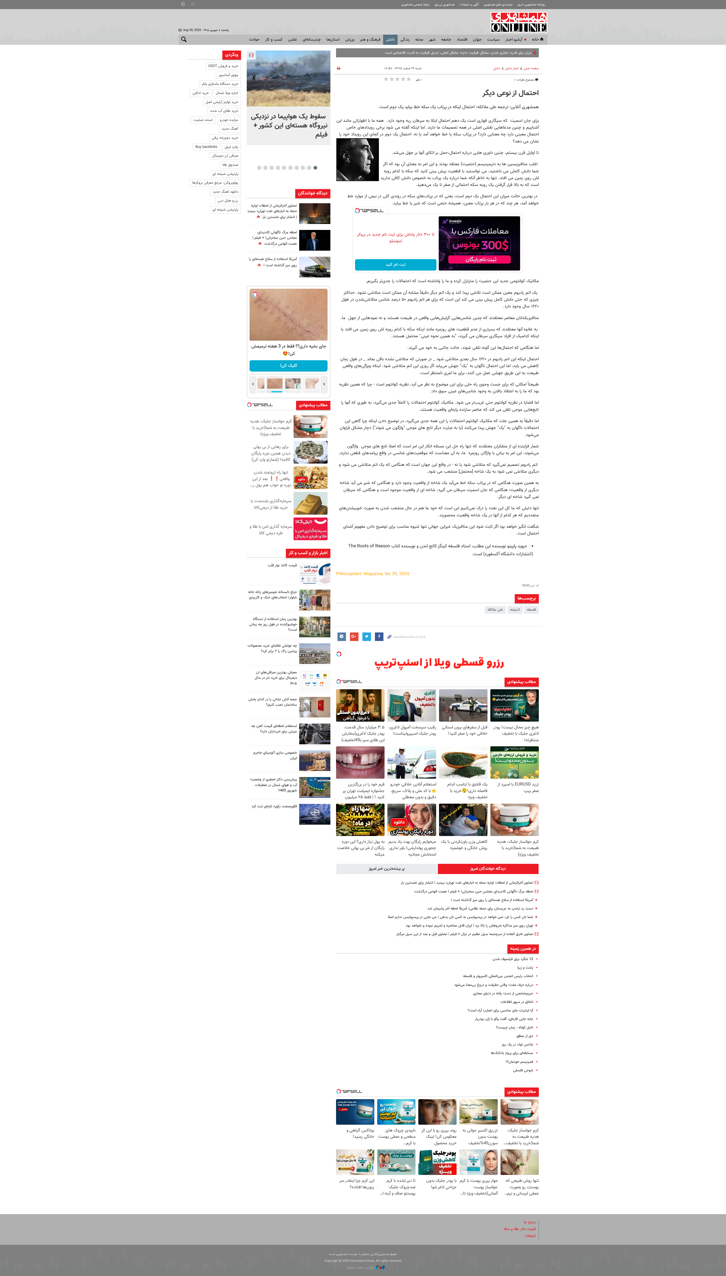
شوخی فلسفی (523, 1070)
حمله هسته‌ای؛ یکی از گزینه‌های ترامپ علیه (500, 53)
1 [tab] (315, 167)
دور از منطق (524, 1036)
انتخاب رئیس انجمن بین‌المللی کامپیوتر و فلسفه (498, 976)
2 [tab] (309, 167)
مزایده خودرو (229, 120)
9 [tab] (265, 167)
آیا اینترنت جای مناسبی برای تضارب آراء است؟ (500, 1010)
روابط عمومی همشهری (415, 4)
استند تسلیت (203, 120)
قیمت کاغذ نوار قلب (282, 565)
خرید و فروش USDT (223, 66)
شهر (432, 40)
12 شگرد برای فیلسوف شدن (513, 959)
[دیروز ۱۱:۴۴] (314, 627)
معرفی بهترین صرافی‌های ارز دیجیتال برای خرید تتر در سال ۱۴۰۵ (276, 678)
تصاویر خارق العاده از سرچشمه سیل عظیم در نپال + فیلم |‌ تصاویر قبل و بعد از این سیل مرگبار (464, 934)
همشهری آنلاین (516, 22)
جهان (477, 40)
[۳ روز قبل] (314, 680)
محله (419, 40)
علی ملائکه (495, 610)
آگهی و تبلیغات (469, 4)
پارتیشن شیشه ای (225, 174)
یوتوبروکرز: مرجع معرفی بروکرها (215, 183)
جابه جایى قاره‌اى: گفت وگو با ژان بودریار (504, 1019)
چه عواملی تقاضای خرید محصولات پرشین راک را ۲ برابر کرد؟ (272, 648)
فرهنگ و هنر (370, 40)
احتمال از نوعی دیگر (510, 93)
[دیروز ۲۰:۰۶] (314, 213)
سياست (493, 40)
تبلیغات (530, 1236)
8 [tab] (272, 167)
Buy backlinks (206, 147)
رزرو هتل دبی (228, 201)
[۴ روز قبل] (314, 734)
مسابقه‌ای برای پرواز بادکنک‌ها (512, 1053)
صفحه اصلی (531, 68)
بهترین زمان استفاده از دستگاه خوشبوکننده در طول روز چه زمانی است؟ (273, 624)
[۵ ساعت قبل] (314, 240)
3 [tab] (303, 167)
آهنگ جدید (230, 129)
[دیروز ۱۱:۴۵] (314, 600)
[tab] (488, 869)
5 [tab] (290, 167)
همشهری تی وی (444, 4)
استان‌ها (332, 40)
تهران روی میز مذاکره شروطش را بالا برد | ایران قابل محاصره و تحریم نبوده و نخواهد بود (469, 926)
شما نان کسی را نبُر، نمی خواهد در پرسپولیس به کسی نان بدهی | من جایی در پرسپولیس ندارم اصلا (460, 917)
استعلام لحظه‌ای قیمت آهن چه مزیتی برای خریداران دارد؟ (274, 728)
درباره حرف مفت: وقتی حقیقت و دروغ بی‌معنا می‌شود (493, 985)
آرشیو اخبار (513, 40)
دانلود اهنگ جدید (225, 192)
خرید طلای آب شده (224, 111)
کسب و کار (273, 40)
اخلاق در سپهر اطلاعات (517, 1002)
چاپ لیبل (231, 147)
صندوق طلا (230, 165)
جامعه (446, 40)
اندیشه (515, 610)
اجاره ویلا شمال (227, 93)
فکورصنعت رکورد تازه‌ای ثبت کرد (274, 806)
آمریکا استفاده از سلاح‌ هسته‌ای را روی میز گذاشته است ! (492, 900)
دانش (390, 40)
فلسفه (531, 610)
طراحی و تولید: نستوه (361, 1267)
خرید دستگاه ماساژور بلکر (220, 84)
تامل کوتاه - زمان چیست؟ (514, 1027)
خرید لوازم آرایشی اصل (222, 102)
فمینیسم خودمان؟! (519, 1062)
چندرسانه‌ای (312, 40)
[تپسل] (357, 210)
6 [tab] (284, 167)
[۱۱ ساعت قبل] (314, 267)
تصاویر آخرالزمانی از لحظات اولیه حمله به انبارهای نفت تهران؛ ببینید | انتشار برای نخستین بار (467, 883)
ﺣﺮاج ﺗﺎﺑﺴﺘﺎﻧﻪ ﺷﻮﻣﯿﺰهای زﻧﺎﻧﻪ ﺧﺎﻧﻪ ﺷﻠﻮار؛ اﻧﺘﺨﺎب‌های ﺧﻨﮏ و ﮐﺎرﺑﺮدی (272, 594)
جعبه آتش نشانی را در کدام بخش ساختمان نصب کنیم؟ (272, 702)
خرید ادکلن (201, 93)
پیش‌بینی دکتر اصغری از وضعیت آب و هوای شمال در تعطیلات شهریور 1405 (273, 785)
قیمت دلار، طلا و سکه (520, 1229)
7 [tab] (278, 167)
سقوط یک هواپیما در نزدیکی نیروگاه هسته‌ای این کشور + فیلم (289, 125)
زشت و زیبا (525, 968)
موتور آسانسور (228, 75)
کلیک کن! (288, 365)
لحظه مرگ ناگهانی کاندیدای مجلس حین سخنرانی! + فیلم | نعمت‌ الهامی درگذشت (473, 891)
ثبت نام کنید (396, 265)
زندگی (405, 40)
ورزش (349, 40)
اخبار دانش (512, 68)
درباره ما (530, 1222)
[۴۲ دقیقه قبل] (288, 78)
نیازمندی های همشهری (498, 4)
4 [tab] (296, 167)
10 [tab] (259, 167)
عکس (292, 40)
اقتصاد (462, 40)
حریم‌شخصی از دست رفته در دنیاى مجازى (503, 993)
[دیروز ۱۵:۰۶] (314, 573)
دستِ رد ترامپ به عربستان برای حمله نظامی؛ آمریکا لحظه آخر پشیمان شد (480, 909)
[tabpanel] (288, 98)
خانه (535, 40)
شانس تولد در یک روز (517, 1044)
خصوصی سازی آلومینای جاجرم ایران (275, 755)
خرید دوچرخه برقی (225, 138)
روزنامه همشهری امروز (531, 4)
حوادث (254, 40)
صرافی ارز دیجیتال (225, 156)
